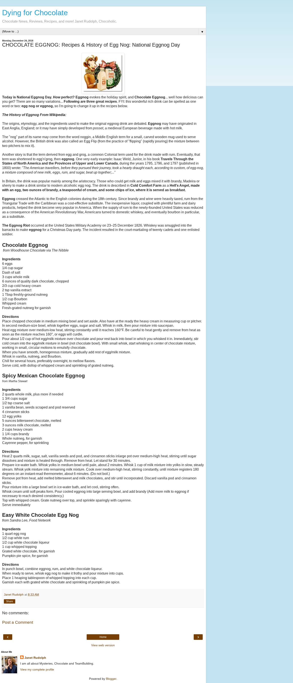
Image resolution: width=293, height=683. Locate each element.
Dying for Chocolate (35, 13)
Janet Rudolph (35, 657)
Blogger (111, 678)
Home (103, 637)
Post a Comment (17, 622)
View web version (103, 645)
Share (9, 601)
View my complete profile (37, 669)
